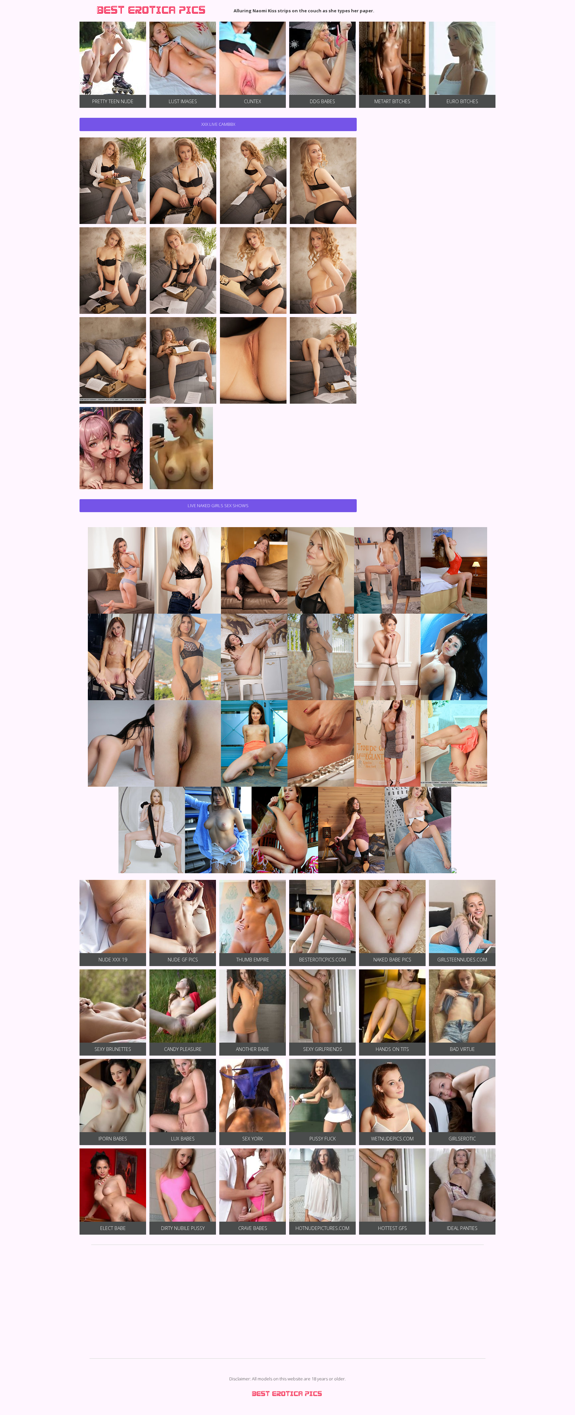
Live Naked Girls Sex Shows (218, 505)
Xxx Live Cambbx (218, 124)
